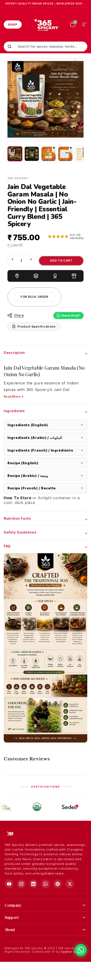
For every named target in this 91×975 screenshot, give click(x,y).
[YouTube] (9, 883)
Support (12, 917)
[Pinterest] (57, 883)
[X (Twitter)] (69, 883)
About (10, 929)
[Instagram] (21, 883)
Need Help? (71, 315)
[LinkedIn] (33, 883)
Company (13, 905)
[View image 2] (65, 153)
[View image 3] (82, 153)
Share (19, 315)
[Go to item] (14, 153)
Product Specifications (37, 326)
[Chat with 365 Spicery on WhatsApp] (81, 950)
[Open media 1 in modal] (75, 65)
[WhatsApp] (45, 883)
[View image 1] (48, 153)
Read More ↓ (14, 396)
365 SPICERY (17, 178)
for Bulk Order (34, 296)
